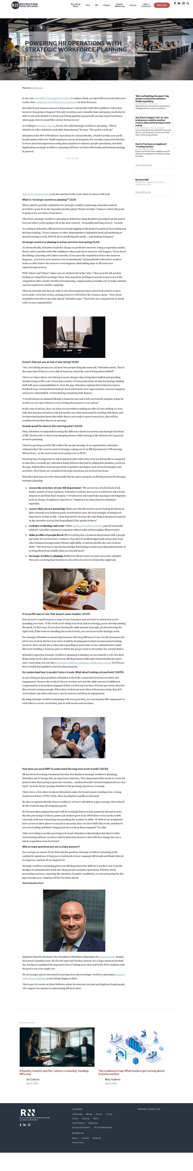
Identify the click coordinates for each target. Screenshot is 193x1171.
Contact (85, 1138)
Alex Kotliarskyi (36, 88)
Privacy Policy (78, 1142)
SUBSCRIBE (162, 5)
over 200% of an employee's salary (52, 98)
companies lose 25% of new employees (56, 102)
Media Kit (97, 1138)
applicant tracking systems (87, 525)
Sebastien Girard (46, 125)
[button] (188, 3)
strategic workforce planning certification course (84, 662)
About (75, 1138)
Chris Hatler (35, 57)
